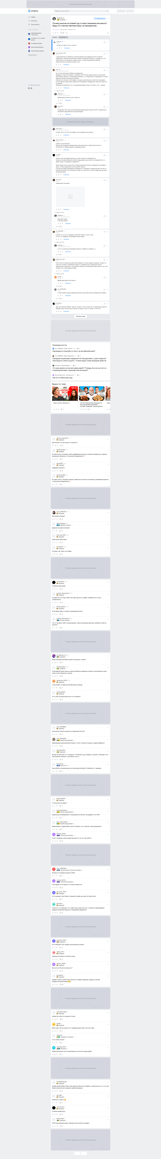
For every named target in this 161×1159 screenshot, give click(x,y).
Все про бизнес (64, 620)
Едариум (63, 20)
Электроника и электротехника (70, 870)
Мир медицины (65, 365)
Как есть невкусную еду (62, 378)
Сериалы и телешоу (66, 1037)
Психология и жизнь (66, 835)
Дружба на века (65, 525)
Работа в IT (64, 765)
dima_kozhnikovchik (60, 375)
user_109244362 (59, 348)
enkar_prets (58, 365)
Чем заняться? (70, 375)
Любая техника (68, 348)
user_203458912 (59, 356)
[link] (65, 399)
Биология (63, 1048)
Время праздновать (69, 356)
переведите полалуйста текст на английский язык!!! (73, 351)
